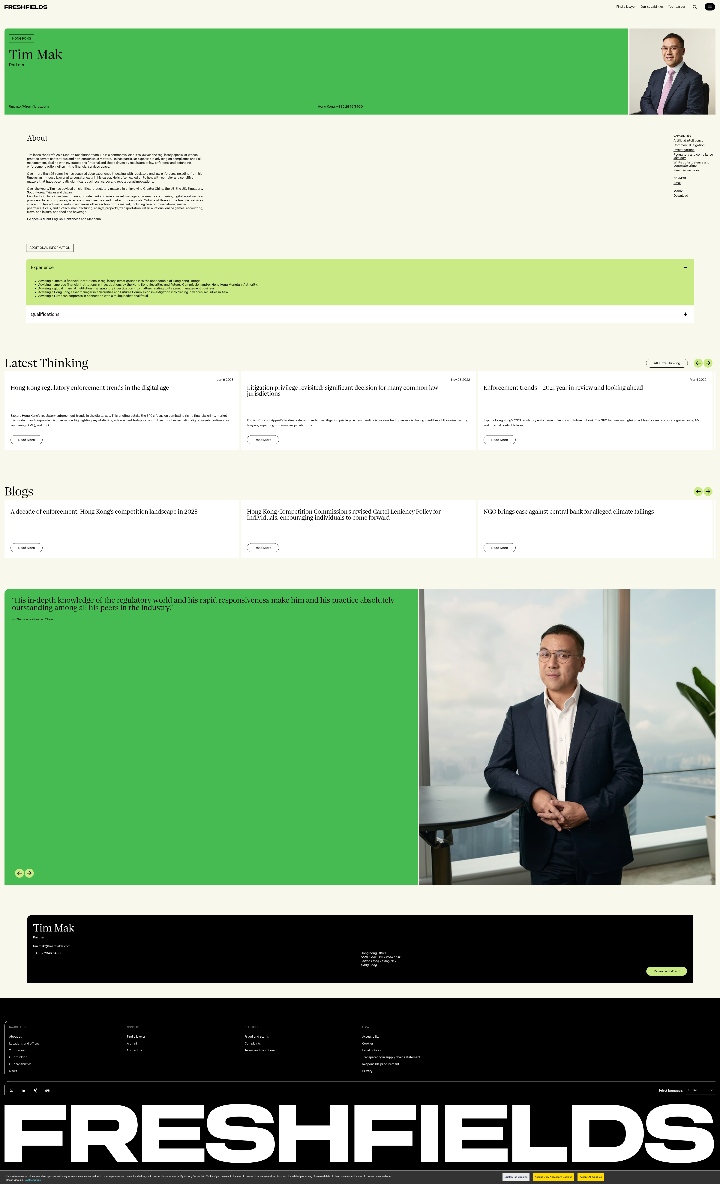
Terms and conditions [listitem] (260, 1050)
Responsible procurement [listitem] (380, 1064)
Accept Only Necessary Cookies (553, 1177)
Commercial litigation (689, 145)
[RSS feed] (47, 1090)
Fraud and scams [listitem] (257, 1036)
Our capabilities (652, 6)
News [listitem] (13, 1071)
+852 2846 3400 (349, 106)
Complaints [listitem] (253, 1043)
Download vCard (667, 971)
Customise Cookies (516, 1177)
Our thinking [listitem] (18, 1057)
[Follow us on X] (11, 1090)
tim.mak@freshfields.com (29, 106)
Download (681, 195)
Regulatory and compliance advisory (693, 156)
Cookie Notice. (32, 1180)
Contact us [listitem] (134, 1050)
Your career (677, 6)
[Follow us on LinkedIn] (23, 1090)
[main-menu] (710, 7)
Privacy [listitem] (367, 1071)
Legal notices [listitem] (371, 1050)
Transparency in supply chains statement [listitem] (391, 1057)
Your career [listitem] (17, 1050)
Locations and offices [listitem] (24, 1043)
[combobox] (701, 1090)
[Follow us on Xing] (35, 1090)
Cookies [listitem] (368, 1043)
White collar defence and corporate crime (692, 163)
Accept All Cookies (591, 1177)
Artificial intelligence (688, 140)
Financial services (686, 170)
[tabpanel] (360, 411)
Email (677, 183)
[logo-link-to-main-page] (25, 8)
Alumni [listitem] (132, 1043)
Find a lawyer (626, 6)
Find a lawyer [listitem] (136, 1036)
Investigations (684, 150)
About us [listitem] (15, 1036)
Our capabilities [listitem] (20, 1064)
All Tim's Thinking (667, 363)
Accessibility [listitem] (370, 1036)
